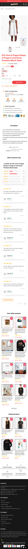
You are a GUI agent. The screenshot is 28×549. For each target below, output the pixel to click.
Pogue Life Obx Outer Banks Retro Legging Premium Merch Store (19, 453)
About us (3, 500)
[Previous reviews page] (18, 303)
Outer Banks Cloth (9, 9)
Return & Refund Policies (6, 519)
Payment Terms (4, 517)
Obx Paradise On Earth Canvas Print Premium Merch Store (20, 377)
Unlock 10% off (3, 542)
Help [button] (25, 547)
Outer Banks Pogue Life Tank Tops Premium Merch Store (7, 432)
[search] (24, 4)
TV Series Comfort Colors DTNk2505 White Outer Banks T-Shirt (7, 331)
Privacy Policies (4, 504)
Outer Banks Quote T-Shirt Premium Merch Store (19, 432)
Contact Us (3, 521)
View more (14, 408)
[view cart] (26, 4)
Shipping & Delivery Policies (7, 515)
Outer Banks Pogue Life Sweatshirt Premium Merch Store (20, 398)
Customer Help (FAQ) (5, 523)
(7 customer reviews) (12, 63)
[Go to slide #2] (17, 49)
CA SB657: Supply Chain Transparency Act (10, 508)
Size (3, 73)
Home (2, 9)
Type (3, 68)
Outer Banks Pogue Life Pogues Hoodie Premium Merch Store (7, 453)
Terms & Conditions (5, 502)
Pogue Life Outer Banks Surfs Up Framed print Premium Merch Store (7, 354)
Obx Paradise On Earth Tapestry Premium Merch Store (7, 377)
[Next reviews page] (25, 303)
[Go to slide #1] (10, 49)
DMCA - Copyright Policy (6, 506)
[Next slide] (25, 28)
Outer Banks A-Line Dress (16, 149)
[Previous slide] (2, 28)
